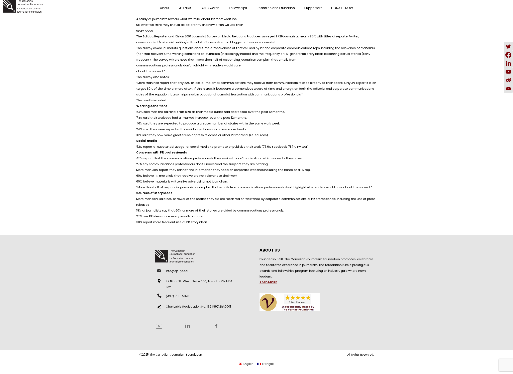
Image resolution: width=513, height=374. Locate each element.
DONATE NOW (342, 8)
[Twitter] (508, 46)
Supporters (313, 8)
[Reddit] (508, 80)
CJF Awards (210, 8)
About (165, 8)
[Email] (508, 88)
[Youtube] (508, 71)
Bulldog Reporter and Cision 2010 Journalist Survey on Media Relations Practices (202, 36)
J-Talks (185, 8)
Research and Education (275, 8)
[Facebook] (508, 55)
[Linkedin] (508, 63)
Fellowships (238, 8)
